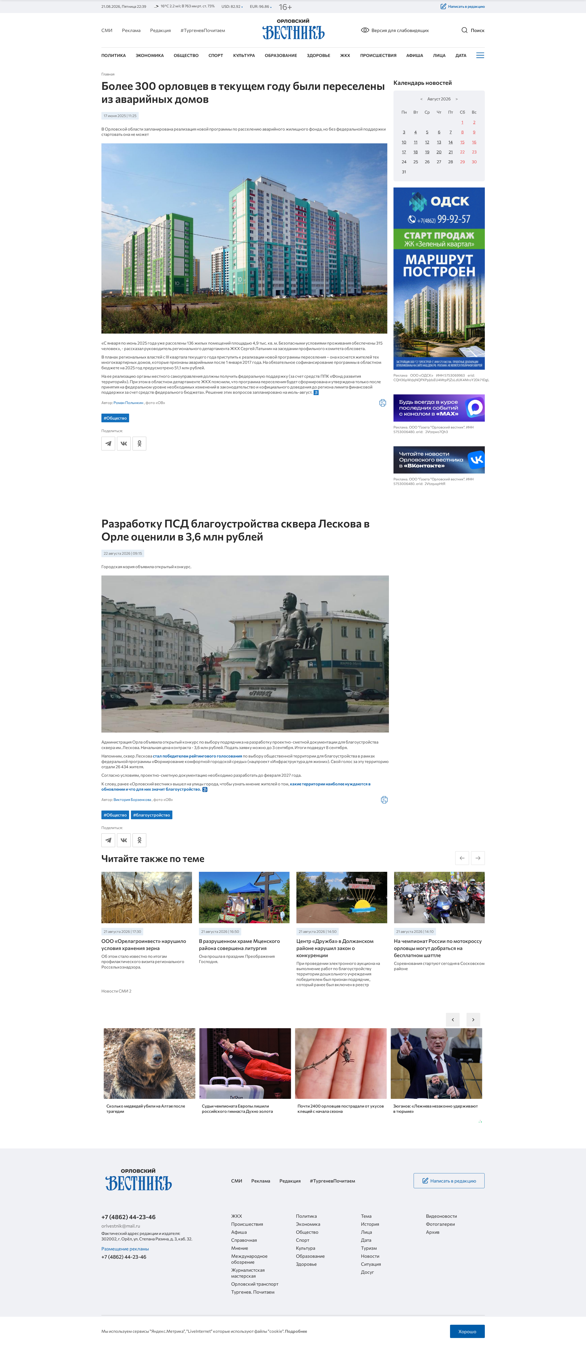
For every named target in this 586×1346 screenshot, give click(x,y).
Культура (244, 55)
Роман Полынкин (128, 402)
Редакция (160, 30)
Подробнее (296, 1331)
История (370, 1224)
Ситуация (371, 1264)
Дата (461, 55)
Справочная (244, 1240)
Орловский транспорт (254, 1284)
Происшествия (378, 55)
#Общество (115, 417)
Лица (439, 55)
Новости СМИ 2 (116, 990)
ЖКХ (345, 55)
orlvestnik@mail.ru (120, 1225)
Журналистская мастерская (248, 1273)
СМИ (106, 30)
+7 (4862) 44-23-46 (128, 1216)
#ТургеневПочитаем (203, 30)
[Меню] (480, 55)
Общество (186, 55)
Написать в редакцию (466, 6)
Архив (433, 1232)
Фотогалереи (440, 1224)
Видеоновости (441, 1216)
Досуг (367, 1272)
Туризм (369, 1248)
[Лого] (293, 29)
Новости (370, 1256)
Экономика (150, 55)
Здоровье (318, 55)
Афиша (414, 55)
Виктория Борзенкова (132, 799)
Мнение (239, 1248)
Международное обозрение (249, 1259)
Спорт (216, 55)
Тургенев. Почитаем (252, 1292)
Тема (366, 1216)
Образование (281, 55)
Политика (113, 55)
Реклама (131, 30)
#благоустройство (151, 814)
